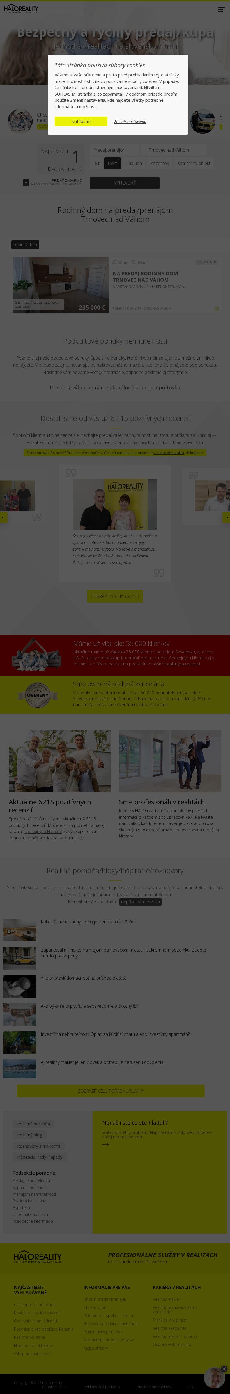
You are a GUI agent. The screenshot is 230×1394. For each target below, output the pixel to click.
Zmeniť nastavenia (130, 121)
